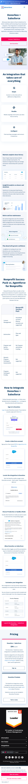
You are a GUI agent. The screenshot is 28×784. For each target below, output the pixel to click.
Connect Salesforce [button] (14, 39)
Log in (3, 410)
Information (5, 738)
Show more (24, 771)
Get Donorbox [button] (14, 43)
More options (5, 782)
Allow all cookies (14, 774)
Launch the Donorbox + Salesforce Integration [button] (14, 624)
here (17, 401)
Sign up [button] (14, 668)
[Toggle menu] (24, 7)
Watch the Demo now (15, 3)
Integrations (5, 745)
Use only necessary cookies (14, 778)
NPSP (15, 444)
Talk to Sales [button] (14, 700)
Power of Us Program (10, 660)
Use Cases (4, 741)
